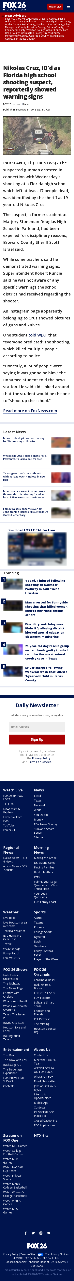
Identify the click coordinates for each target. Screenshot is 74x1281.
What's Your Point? (15, 1001)
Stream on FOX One (12, 1138)
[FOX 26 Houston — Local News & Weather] (14, 6)
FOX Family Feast (45, 902)
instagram (41, 1233)
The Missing (41, 1024)
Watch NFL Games (15, 1146)
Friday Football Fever (43, 952)
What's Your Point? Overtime (15, 1007)
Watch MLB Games (10, 1160)
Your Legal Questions (41, 895)
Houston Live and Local (14, 1029)
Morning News (41, 850)
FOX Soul (9, 830)
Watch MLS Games (10, 1210)
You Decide (41, 815)
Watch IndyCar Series (12, 1177)
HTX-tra (41, 1135)
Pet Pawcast (42, 1019)
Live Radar (10, 918)
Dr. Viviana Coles (44, 862)
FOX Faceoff (42, 998)
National (39, 805)
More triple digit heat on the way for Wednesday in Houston (24, 439)
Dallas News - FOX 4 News (15, 859)
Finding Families (44, 867)
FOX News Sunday (45, 824)
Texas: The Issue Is (14, 1016)
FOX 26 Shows (15, 969)
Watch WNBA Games (12, 1202)
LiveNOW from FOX (12, 819)
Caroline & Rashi (44, 980)
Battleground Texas (11, 1037)
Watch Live (55, 6)
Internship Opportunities (42, 1096)
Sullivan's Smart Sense (44, 830)
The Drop (9, 1055)
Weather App (11, 948)
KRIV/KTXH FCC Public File (44, 1114)
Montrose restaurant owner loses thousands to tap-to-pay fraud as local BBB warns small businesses (24, 494)
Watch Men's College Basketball (15, 1185)
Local (37, 796)
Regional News (11, 850)
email (48, 1233)
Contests (9, 1086)
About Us (42, 1049)
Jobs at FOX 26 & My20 (45, 1087)
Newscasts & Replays (11, 810)
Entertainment (16, 1049)
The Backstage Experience (12, 1071)
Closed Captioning (45, 1120)
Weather (11, 912)
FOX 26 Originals (42, 972)
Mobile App (41, 1103)
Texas (38, 800)
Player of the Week (46, 959)
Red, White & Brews (42, 986)
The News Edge (13, 988)
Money (38, 819)
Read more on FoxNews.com (30, 410)
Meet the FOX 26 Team (45, 1061)
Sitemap (39, 837)
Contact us (41, 1055)
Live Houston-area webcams (15, 924)
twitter (33, 1233)
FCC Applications (44, 1125)
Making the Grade (45, 858)
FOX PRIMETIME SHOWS (13, 1079)
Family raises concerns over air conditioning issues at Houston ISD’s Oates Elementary (25, 512)
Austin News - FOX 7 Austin (15, 868)
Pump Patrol (11, 953)
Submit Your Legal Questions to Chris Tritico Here (46, 885)
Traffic (7, 944)
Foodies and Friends (42, 1012)
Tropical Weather (14, 931)
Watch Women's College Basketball (15, 1194)
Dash (37, 941)
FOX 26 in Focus (44, 993)
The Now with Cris (15, 1060)
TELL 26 (8, 804)
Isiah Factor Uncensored (11, 977)
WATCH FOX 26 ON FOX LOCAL (44, 1070)
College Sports (43, 932)
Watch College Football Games (13, 1152)
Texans (38, 922)
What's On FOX (43, 1076)
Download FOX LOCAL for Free (31, 530)
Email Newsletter (45, 1081)
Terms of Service (39, 762)
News (26, 104)
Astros (38, 918)
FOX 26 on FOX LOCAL (13, 797)
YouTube (9, 825)
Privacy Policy (41, 758)
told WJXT (37, 335)
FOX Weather (11, 958)
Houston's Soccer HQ (45, 1030)
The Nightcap (11, 983)
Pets (37, 877)
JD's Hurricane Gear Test (12, 937)
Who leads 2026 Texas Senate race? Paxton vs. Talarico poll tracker (25, 457)
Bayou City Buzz (13, 1023)
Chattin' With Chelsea (11, 994)
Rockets (39, 927)
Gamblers (40, 946)
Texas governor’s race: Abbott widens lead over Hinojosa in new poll (24, 476)
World (37, 810)
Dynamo (39, 937)
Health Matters (43, 872)
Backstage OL (12, 1065)
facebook (26, 1233)
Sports (40, 912)
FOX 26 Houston (12, 104)
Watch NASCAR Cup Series (13, 1169)
